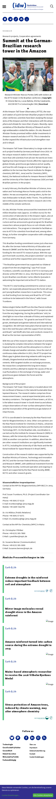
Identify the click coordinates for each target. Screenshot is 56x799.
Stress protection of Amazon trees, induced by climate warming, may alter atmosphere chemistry (27, 708)
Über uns (33, 744)
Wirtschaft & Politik (10, 757)
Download (43, 104)
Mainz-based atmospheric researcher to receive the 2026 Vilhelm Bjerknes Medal (28, 675)
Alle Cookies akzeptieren (42, 795)
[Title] (16, 19)
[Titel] (5, 19)
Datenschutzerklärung (37, 751)
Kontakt (32, 754)
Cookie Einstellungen (37, 757)
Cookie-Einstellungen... (11, 795)
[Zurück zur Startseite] (28, 6)
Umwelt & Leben (9, 754)
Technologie (8, 744)
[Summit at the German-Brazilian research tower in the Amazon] (10, 19)
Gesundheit (7, 750)
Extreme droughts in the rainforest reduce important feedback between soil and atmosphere (27, 581)
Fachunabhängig (9, 760)
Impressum (33, 747)
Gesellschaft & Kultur (11, 747)
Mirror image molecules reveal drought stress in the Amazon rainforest (24, 612)
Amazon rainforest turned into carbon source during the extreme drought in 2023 (28, 645)
